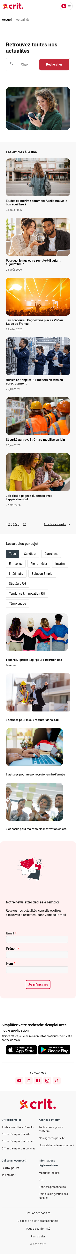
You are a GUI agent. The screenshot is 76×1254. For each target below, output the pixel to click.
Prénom (12, 948)
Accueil (7, 19)
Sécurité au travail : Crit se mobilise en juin (35, 439)
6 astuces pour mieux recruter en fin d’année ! (36, 774)
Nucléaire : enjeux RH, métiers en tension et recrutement (34, 381)
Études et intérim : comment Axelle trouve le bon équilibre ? (36, 202)
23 (24, 524)
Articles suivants (57, 524)
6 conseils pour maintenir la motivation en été (36, 829)
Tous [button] (12, 554)
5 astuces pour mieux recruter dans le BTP (33, 720)
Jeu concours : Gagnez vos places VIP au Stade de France (34, 322)
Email (11, 933)
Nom (10, 963)
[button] (30, 554)
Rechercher (54, 64)
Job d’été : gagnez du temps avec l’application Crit (29, 497)
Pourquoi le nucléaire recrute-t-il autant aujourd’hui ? (33, 262)
